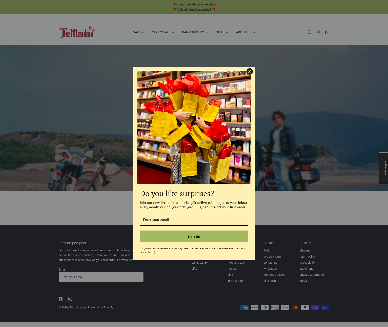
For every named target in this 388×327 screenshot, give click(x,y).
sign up (194, 236)
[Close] (250, 71)
